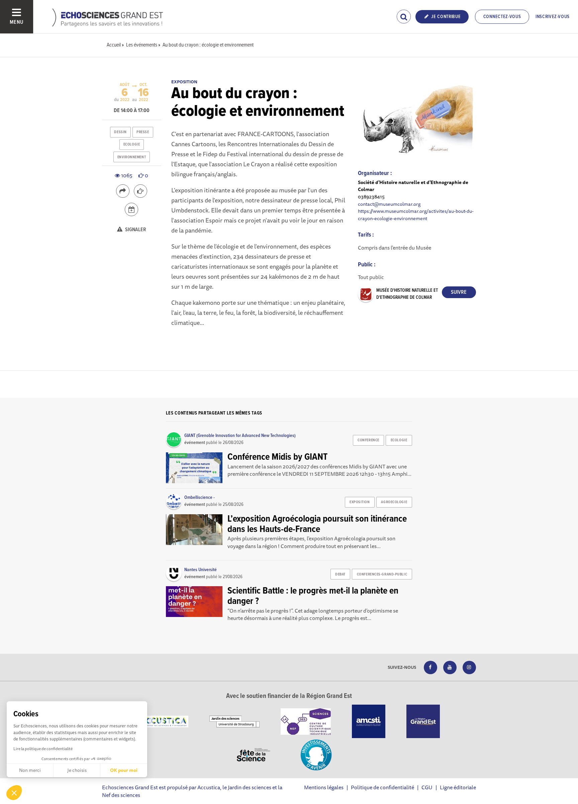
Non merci (30, 770)
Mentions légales (324, 787)
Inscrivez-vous (553, 17)
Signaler (135, 229)
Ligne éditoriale (458, 787)
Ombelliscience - (199, 498)
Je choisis (77, 770)
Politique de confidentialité (382, 787)
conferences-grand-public (382, 574)
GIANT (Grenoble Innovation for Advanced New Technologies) (240, 436)
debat (340, 574)
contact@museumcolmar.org (389, 204)
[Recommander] (140, 191)
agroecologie (394, 502)
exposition (360, 502)
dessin (120, 132)
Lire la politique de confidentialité (43, 748)
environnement (131, 157)
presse (142, 132)
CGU (426, 787)
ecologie (131, 144)
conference (368, 440)
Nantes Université (200, 570)
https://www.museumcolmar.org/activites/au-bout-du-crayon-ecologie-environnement (416, 214)
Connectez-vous (502, 17)
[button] (14, 793)
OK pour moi (123, 770)
